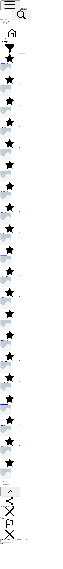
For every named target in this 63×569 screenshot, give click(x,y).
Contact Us (5, 481)
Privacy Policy (6, 484)
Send (2, 543)
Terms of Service (6, 485)
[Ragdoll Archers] (23, 9)
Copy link (2, 518)
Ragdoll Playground (7, 23)
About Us (5, 480)
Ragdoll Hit (5, 22)
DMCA (4, 482)
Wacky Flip (5, 24)
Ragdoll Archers (6, 21)
